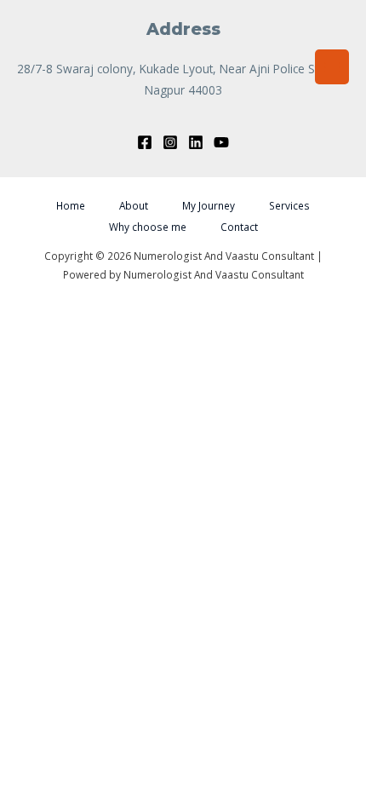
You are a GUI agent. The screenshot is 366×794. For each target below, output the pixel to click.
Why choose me (147, 226)
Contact (239, 226)
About (133, 205)
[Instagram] (170, 142)
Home (70, 205)
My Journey (208, 205)
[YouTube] (221, 142)
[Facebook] (144, 142)
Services (289, 205)
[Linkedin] (195, 142)
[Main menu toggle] (332, 66)
